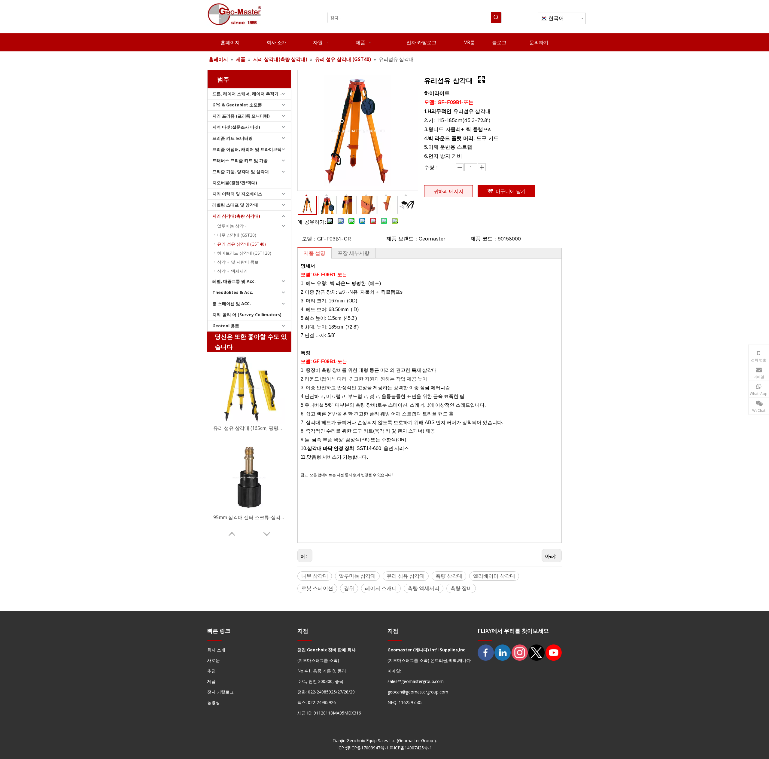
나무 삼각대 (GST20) (236, 235)
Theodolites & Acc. (232, 292)
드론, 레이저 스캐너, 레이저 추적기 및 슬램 (251, 93)
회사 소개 (216, 650)
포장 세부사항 (353, 252)
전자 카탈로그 (220, 692)
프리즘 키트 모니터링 (232, 138)
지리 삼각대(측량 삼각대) (236, 216)
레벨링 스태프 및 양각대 (235, 205)
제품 (211, 681)
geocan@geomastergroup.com (418, 692)
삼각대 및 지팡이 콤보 (238, 262)
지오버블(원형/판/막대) (234, 182)
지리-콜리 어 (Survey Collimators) (246, 314)
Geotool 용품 (225, 326)
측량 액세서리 (423, 588)
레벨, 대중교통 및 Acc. (234, 281)
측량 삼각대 (449, 575)
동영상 (213, 702)
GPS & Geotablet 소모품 (237, 105)
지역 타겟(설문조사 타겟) (236, 127)
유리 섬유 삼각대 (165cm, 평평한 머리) (249, 428)
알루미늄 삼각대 (232, 226)
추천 (211, 671)
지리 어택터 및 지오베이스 (237, 194)
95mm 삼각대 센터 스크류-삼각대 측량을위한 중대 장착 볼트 (249, 517)
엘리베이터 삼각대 (494, 575)
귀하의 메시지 (448, 191)
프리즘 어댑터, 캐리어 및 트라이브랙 (246, 149)
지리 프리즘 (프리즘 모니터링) (241, 116)
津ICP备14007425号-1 (411, 748)
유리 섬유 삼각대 (406, 575)
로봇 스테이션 (317, 588)
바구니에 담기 (511, 191)
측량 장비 (461, 588)
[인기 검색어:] (496, 17)
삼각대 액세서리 (232, 271)
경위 (349, 588)
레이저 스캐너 (381, 588)
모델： (309, 239)
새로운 (213, 660)
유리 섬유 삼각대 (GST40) (241, 244)
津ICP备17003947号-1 (367, 748)
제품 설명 (314, 252)
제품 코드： (484, 239)
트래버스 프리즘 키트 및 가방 (240, 160)
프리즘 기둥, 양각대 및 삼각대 (240, 171)
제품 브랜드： (402, 239)
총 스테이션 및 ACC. (231, 303)
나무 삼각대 (314, 575)
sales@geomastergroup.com (416, 681)
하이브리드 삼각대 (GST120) (244, 253)
